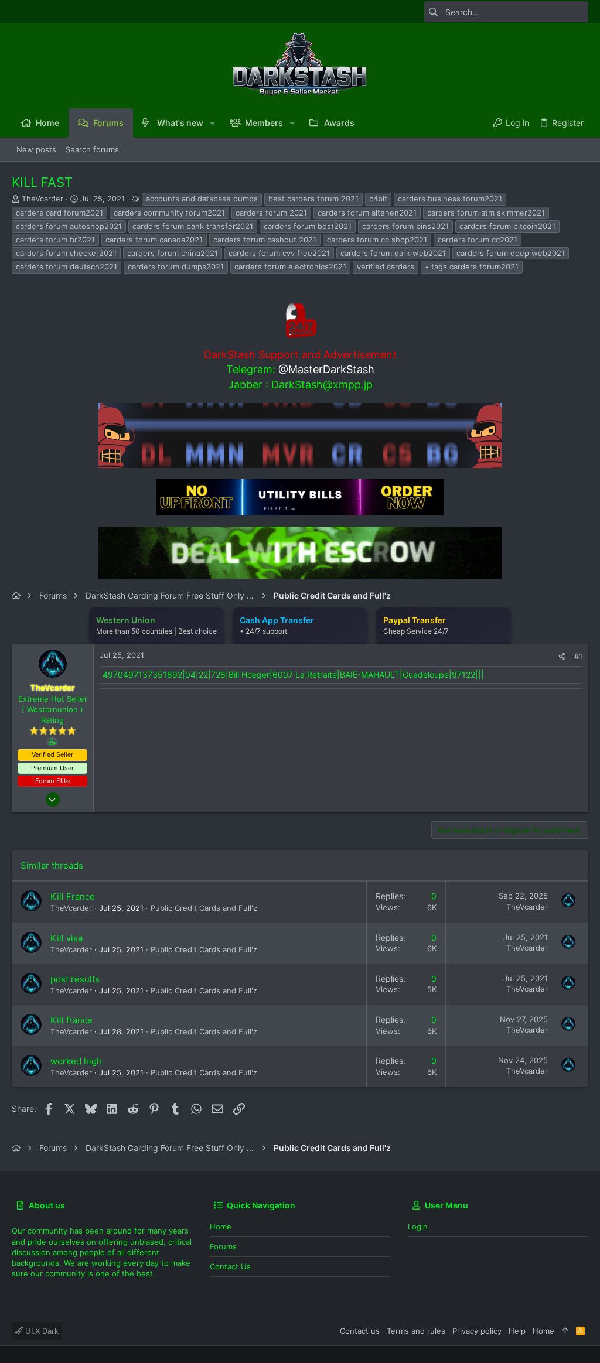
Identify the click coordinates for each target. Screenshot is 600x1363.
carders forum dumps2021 (176, 266)
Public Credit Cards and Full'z (204, 908)
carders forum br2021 (55, 239)
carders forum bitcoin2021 (507, 226)
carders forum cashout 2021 (264, 239)
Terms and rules (416, 1330)
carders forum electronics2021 (290, 266)
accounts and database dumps (202, 198)
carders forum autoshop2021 (69, 226)
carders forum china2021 (172, 253)
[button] (212, 123)
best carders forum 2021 (313, 198)
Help (517, 1330)
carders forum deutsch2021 (66, 266)
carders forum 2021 (271, 212)
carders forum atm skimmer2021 (486, 212)
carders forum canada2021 (154, 239)
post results (75, 979)
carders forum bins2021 (405, 226)
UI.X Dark (41, 1330)
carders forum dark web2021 (393, 253)
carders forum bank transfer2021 (192, 226)
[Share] (562, 656)
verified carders (385, 266)
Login (418, 1226)
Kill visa (66, 938)
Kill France (72, 896)
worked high (76, 1061)
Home (220, 1226)
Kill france (71, 1020)
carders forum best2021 (308, 226)
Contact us (230, 1266)
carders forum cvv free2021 (279, 253)
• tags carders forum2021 (472, 266)
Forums (223, 1246)
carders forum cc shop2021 (377, 239)
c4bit (378, 198)
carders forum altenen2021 (367, 212)
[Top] (565, 1331)
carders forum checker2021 (66, 253)
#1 (578, 656)
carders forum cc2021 (477, 239)
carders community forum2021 (169, 212)
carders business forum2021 (450, 198)
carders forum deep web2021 (510, 253)
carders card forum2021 (59, 212)
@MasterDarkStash (326, 369)
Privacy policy (477, 1330)
